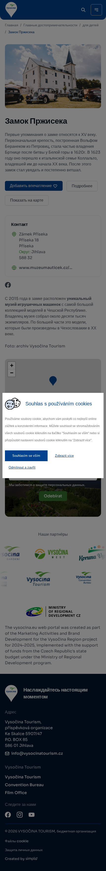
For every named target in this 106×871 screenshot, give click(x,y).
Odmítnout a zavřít (22, 467)
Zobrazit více (64, 456)
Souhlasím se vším (26, 456)
